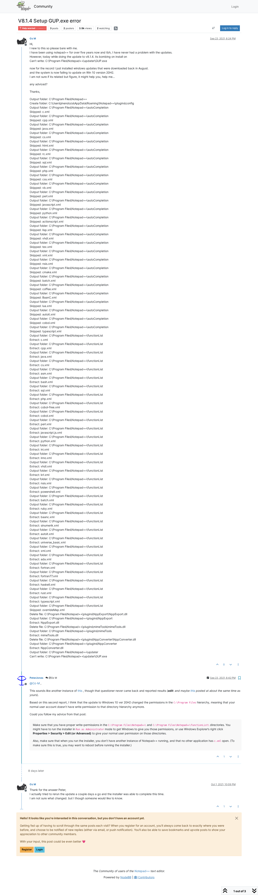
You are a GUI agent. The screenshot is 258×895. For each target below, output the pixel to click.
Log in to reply (230, 28)
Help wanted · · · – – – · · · (34, 28)
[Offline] (23, 41)
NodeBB (125, 877)
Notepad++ (142, 871)
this (80, 690)
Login (39, 849)
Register (27, 849)
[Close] (236, 818)
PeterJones (36, 677)
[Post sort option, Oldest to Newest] (213, 28)
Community (43, 6)
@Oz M (52, 677)
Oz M (33, 38)
